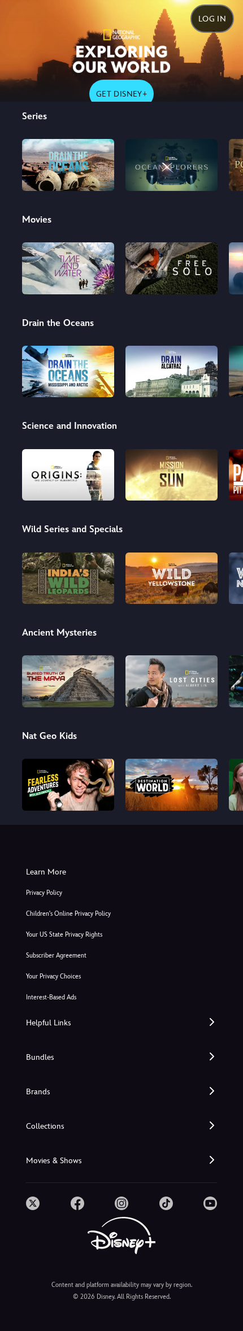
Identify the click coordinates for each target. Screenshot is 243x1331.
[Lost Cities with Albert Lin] (171, 681)
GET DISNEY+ (121, 93)
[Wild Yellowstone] (171, 578)
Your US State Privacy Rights (64, 934)
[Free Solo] (171, 268)
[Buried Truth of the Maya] (68, 681)
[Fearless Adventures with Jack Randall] (68, 785)
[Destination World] (171, 785)
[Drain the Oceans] (68, 165)
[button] (121, 1023)
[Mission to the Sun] (171, 475)
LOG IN (212, 18)
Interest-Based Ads (51, 997)
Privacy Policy (44, 893)
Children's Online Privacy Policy (68, 913)
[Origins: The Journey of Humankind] (68, 475)
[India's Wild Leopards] (68, 578)
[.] (33, 1203)
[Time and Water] (68, 268)
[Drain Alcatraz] (171, 372)
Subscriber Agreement (56, 955)
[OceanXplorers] (171, 165)
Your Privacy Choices (53, 976)
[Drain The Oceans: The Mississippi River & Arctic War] (68, 372)
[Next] (223, 163)
